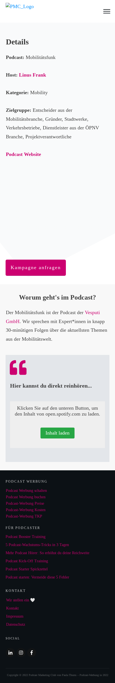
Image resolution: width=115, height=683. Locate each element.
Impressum (14, 616)
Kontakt (12, 608)
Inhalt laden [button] (57, 433)
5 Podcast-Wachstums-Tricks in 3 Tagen (37, 545)
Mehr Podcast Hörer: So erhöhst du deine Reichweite (47, 553)
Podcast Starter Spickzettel (27, 569)
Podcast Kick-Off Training (27, 561)
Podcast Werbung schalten (26, 490)
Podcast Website (23, 154)
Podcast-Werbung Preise (25, 503)
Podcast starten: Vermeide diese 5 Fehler (37, 577)
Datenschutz (15, 624)
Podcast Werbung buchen (25, 497)
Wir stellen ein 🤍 (20, 600)
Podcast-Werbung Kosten (25, 510)
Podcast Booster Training (25, 537)
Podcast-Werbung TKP (24, 516)
